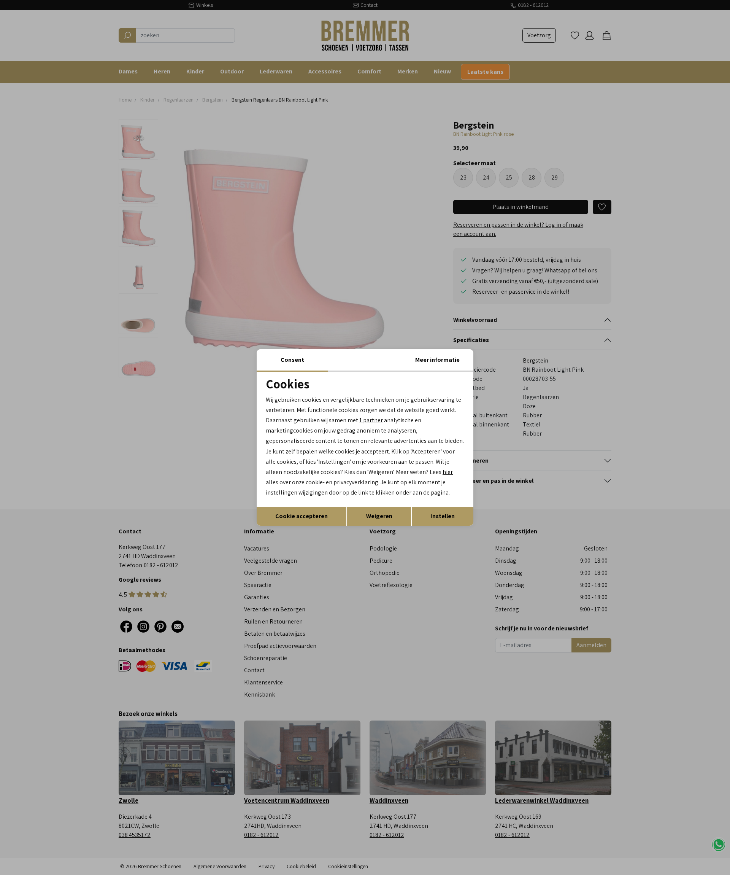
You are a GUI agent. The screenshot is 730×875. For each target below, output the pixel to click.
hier (448, 472)
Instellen (442, 516)
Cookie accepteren (301, 516)
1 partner (371, 420)
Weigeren (379, 516)
